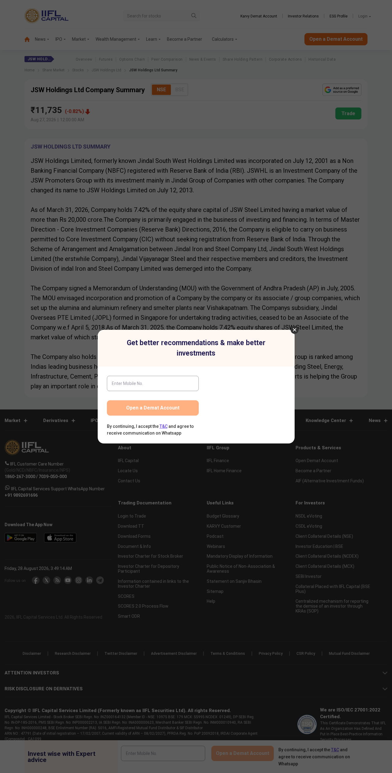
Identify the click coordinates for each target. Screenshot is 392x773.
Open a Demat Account (152, 408)
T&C (164, 426)
